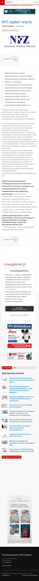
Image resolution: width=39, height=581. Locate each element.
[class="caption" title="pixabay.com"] (4, 387)
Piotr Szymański (8, 26)
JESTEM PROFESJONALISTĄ (19, 308)
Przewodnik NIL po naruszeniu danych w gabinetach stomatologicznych (19, 428)
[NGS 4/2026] (7, 466)
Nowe (15, 368)
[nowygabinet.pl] (9, 2)
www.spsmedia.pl (6, 565)
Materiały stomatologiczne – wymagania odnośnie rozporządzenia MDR (22, 443)
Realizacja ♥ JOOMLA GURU (29, 575)
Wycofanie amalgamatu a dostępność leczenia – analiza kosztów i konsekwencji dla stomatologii (22, 413)
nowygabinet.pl (6, 575)
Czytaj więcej (32, 483)
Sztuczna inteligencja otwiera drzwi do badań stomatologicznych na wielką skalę (21, 399)
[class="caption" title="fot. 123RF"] (4, 379)
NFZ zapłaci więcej (17, 22)
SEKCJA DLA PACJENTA (19, 315)
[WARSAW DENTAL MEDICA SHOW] (19, 11)
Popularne (7, 368)
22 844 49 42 (7, 562)
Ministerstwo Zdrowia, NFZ (9, 5)
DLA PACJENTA (10, 289)
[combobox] (36, 2)
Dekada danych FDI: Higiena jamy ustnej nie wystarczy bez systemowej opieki (21, 380)
